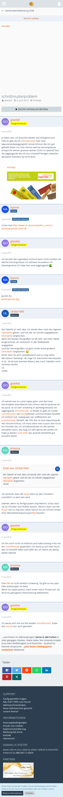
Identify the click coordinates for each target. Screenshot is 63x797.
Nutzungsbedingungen (15, 722)
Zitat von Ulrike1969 (16, 468)
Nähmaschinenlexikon (14, 705)
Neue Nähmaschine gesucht (17, 708)
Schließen (29, 793)
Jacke (26, 494)
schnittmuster (28, 140)
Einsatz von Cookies (13, 725)
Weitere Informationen (12, 793)
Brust (4, 509)
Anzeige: (6, 26)
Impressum (9, 738)
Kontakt (7, 735)
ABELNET (20, 752)
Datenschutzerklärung (14, 729)
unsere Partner (11, 711)
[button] (4, 3)
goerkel (8, 100)
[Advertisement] (31, 59)
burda (24, 413)
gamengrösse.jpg (10, 299)
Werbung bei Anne (12, 732)
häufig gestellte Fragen (14, 698)
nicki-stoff (22, 432)
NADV (30, 752)
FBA (33, 512)
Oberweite (7, 332)
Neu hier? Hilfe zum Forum (17, 701)
